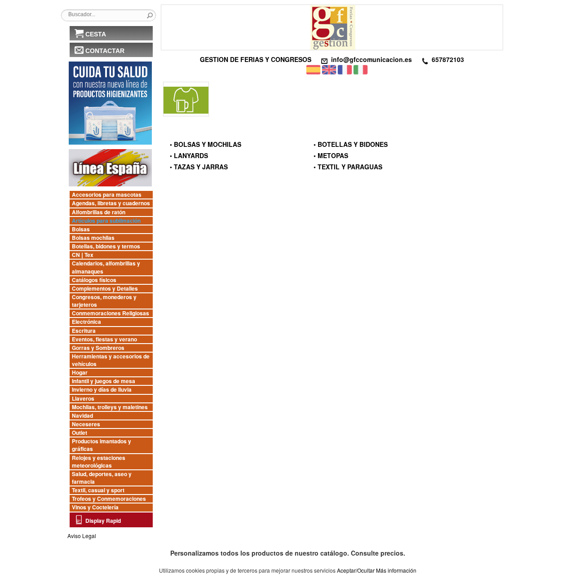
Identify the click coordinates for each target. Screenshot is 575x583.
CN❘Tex (82, 255)
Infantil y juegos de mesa (103, 381)
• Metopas (331, 155)
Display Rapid (103, 521)
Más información (396, 570)
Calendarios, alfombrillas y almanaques (106, 267)
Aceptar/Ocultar (356, 570)
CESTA (95, 34)
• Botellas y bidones (351, 144)
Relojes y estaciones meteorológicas (98, 461)
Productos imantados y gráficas (101, 445)
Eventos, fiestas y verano (104, 339)
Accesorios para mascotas (107, 195)
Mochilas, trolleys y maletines (110, 407)
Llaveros (83, 398)
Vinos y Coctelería (95, 507)
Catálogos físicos (94, 280)
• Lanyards (189, 155)
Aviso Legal (81, 535)
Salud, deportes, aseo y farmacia (102, 478)
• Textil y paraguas (348, 166)
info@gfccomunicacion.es (371, 59)
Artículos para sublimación (106, 221)
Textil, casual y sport (98, 490)
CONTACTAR (104, 50)
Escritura (84, 331)
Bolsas (81, 229)
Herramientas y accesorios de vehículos (111, 360)
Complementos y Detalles (105, 288)
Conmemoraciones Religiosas (110, 313)
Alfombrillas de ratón (98, 212)
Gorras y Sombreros (98, 348)
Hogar (80, 372)
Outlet (79, 433)
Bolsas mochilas (93, 238)
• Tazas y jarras (199, 166)
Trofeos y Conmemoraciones (109, 499)
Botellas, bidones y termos (106, 246)
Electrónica (86, 322)
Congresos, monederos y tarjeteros (104, 301)
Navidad (82, 416)
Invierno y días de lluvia (102, 389)
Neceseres (86, 424)
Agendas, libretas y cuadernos (111, 203)
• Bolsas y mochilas (205, 144)
